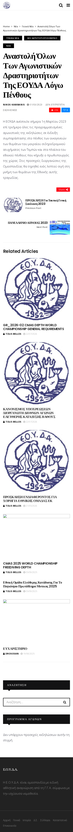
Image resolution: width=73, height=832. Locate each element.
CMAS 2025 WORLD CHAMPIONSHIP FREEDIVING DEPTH (30, 565)
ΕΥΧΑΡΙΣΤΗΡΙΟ (15, 648)
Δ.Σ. (35, 820)
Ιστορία (27, 820)
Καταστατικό (60, 820)
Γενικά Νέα (27, 26)
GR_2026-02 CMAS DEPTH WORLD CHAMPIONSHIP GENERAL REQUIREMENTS (33, 327)
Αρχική (7, 820)
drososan (12, 653)
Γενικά (16, 820)
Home (6, 26)
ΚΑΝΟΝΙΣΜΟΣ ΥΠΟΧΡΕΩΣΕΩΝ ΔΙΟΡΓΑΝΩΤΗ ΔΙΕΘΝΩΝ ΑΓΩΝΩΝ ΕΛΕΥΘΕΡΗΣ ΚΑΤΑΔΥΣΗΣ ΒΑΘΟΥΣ (29, 413)
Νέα (16, 26)
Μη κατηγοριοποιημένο (42, 38)
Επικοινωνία (9, 825)
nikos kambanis (14, 104)
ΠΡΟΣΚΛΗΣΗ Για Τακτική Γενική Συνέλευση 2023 (45, 204)
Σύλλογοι (45, 820)
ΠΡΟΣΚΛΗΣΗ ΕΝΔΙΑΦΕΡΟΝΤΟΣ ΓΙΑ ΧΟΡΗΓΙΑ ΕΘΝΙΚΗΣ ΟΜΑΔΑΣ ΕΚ (30, 499)
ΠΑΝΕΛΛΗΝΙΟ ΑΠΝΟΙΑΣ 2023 (28, 224)
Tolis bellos (13, 333)
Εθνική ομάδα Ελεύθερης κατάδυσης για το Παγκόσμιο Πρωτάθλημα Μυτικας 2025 (32, 584)
